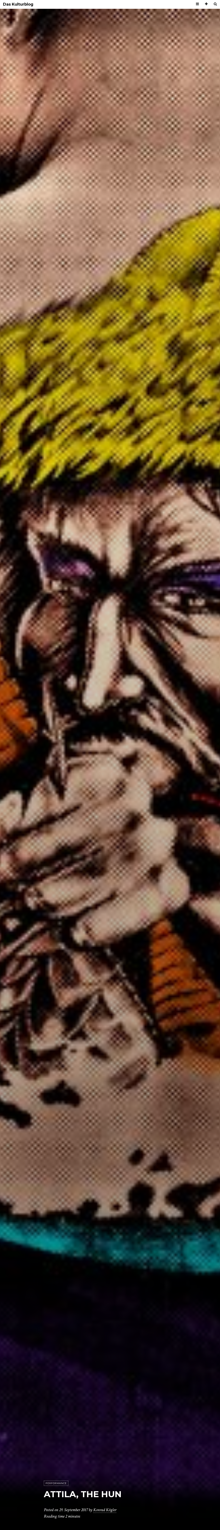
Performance (56, 1483)
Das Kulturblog (18, 4)
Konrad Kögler (104, 1510)
